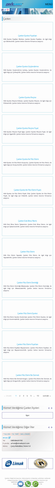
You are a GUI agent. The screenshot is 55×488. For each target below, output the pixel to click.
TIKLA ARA (6, 434)
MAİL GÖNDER (25, 434)
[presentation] (49, 408)
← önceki (7, 395)
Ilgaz (27, 415)
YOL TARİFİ (15, 434)
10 (38, 395)
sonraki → (47, 395)
